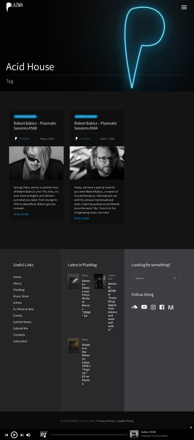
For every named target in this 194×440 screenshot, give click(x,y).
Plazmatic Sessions (25, 116)
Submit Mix (20, 328)
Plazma (24, 138)
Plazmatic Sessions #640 (154, 435)
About (17, 283)
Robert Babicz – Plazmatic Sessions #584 (95, 125)
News (85, 275)
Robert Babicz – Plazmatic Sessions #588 (35, 125)
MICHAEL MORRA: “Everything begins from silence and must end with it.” (112, 306)
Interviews (112, 277)
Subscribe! (20, 341)
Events (17, 315)
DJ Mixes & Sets (23, 309)
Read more (21, 214)
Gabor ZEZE (148, 432)
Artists (17, 303)
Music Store (21, 296)
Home (17, 277)
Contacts (19, 335)
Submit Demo (22, 322)
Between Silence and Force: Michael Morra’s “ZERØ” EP (86, 298)
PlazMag (18, 290)
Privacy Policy (106, 421)
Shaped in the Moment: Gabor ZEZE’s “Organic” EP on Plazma (86, 364)
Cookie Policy (125, 421)
